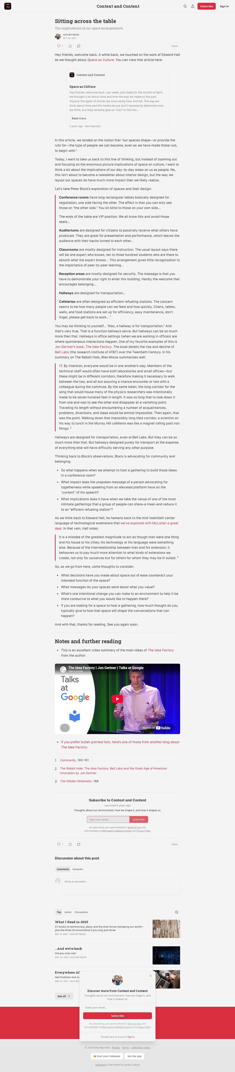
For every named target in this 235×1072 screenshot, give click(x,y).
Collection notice (140, 1047)
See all (62, 996)
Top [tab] (59, 912)
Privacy (116, 1047)
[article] (117, 930)
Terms (125, 1047)
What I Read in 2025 (71, 922)
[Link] (50, 641)
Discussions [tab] (81, 912)
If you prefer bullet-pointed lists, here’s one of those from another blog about (120, 742)
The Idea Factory (99, 347)
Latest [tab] (67, 912)
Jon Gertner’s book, (70, 347)
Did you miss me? (65, 953)
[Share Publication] (192, 6)
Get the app (134, 1056)
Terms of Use (134, 1023)
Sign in (224, 6)
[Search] (185, 6)
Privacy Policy (143, 1027)
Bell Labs (62, 352)
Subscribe (206, 6)
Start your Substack (108, 1056)
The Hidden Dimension (76, 781)
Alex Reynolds (71, 34)
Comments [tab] (63, 869)
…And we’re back (68, 948)
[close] (150, 976)
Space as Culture (100, 60)
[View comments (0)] (70, 46)
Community (68, 760)
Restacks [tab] (78, 869)
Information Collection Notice (116, 1027)
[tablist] (70, 869)
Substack (100, 1064)
